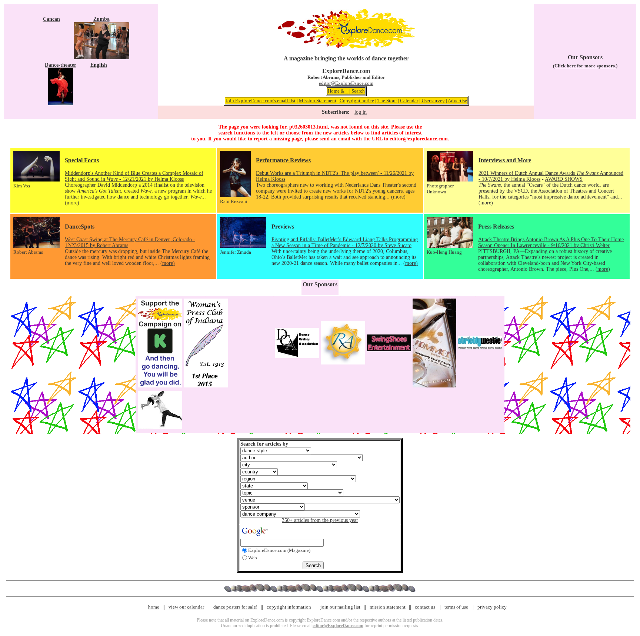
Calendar (409, 100)
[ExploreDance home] (346, 47)
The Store (387, 100)
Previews (282, 226)
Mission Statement (317, 100)
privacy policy (492, 607)
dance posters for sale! (235, 607)
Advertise (457, 100)
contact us (425, 607)
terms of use (456, 607)
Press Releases (496, 226)
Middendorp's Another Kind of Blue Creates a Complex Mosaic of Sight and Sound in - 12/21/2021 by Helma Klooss (134, 176)
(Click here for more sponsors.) (585, 66)
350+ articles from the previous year (320, 520)
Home (334, 91)
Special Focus (82, 160)
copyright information (289, 607)
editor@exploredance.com (419, 138)
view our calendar (186, 607)
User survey (433, 100)
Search (358, 91)
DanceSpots (79, 226)
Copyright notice (357, 100)
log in (360, 112)
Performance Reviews (283, 160)
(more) (72, 203)
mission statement (388, 607)
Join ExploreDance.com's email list (261, 100)
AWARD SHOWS (564, 179)
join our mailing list (340, 607)
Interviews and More (505, 160)
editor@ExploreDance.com (346, 83)
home (153, 607)
